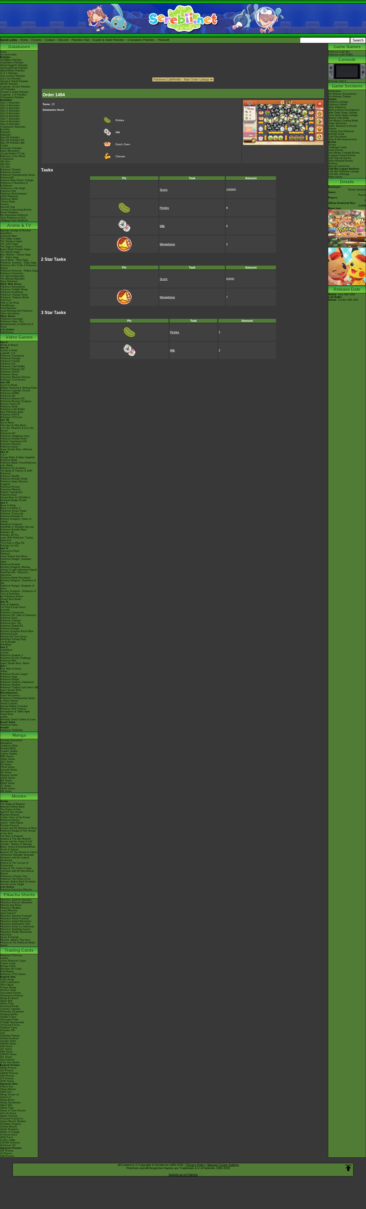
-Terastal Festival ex (11, 1118)
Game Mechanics (10, 151)
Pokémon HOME (9, 393)
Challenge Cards (337, 147)
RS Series (6, 764)
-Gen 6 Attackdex (10, 116)
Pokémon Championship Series (17, 175)
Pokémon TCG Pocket (12, 379)
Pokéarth (164, 39)
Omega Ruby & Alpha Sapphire (17, 457)
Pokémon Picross (10, 486)
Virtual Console (8, 703)
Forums (36, 39)
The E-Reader (8, 642)
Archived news (8, 54)
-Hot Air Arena (8, 1113)
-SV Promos (7, 1070)
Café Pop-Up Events (339, 158)
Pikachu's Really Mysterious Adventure (16, 933)
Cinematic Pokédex (11, 148)
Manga (19, 735)
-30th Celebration (9, 982)
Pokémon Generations (12, 286)
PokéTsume (6, 332)
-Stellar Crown (8, 1017)
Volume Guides (8, 753)
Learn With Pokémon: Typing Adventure (16, 539)
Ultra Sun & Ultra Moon (13, 425)
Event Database (9, 212)
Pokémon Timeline (10, 169)
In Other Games (9, 700)
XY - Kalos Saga (9, 257)
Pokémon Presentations (13, 193)
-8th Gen (5, 164)
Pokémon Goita (8, 725)
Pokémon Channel (10, 620)
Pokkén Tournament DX (13, 441)
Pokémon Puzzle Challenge (15, 658)
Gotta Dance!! (8, 913)
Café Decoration (337, 136)
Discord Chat (7, 207)
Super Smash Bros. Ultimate (16, 449)
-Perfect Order (8, 990)
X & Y (3, 454)
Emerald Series (8, 769)
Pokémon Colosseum (12, 612)
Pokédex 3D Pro (9, 535)
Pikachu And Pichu (10, 905)
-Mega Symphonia (10, 1102)
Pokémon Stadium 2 (11, 655)
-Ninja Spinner (8, 1089)
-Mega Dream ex (9, 1094)
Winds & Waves (9, 345)
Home (24, 39)
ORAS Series (7, 788)
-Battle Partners (9, 1116)
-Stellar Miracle (8, 1126)
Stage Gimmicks (337, 123)
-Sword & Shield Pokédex (14, 81)
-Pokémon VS (8, 1145)
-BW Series (6, 1051)
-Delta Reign (7, 979)
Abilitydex (5, 134)
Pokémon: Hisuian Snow (14, 294)
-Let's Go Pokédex (10, 78)
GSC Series (6, 761)
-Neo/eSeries (7, 1059)
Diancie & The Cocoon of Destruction (14, 864)
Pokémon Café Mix (339, 52)
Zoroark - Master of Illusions (16, 844)
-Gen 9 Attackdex (10, 124)
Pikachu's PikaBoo (10, 907)
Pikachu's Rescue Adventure (16, 902)
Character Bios (8, 236)
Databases (19, 46)
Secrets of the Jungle (12, 884)
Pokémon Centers (10, 172)
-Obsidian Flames (10, 1035)
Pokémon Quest (9, 446)
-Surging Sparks (9, 1014)
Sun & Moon (7, 422)
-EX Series (6, 1057)
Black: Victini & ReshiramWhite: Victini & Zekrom (18, 848)
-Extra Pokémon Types (13, 960)
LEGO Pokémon (9, 196)
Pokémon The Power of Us (15, 879)
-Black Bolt (6, 1001)
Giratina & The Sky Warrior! (15, 838)
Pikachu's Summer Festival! (16, 916)
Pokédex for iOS (9, 545)
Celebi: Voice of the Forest (15, 817)
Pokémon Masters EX (12, 369)
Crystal (4, 652)
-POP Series (7, 1081)
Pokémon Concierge (11, 318)
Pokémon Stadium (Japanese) (17, 682)
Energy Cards (8, 966)
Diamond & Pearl (9, 551)
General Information (11, 740)
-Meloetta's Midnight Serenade (17, 855)
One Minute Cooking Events (344, 152)
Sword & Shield (8, 385)
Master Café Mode (338, 118)
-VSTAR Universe (10, 1142)
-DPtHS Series (8, 1054)
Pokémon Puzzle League (14, 674)
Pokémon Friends (10, 361)
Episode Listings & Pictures (15, 230)
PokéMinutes (7, 305)
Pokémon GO (7, 363)
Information (334, 91)
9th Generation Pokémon (14, 215)
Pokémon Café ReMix (12, 366)
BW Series (6, 780)
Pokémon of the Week (12, 156)
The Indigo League (10, 238)
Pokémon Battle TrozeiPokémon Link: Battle (18, 464)
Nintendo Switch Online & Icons (18, 719)
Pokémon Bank (8, 460)
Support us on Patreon (183, 1174)
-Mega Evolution (9, 998)
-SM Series (6, 1046)
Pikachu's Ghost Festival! (14, 918)
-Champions (7, 159)
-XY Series (6, 1049)
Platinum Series (9, 775)
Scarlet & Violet (8, 350)
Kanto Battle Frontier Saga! (15, 249)
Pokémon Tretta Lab (11, 513)
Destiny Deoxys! (9, 825)
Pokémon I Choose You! (13, 876)
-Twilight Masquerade (12, 1022)
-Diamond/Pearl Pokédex (14, 68)
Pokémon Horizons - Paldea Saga (19, 270)
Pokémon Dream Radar (13, 511)
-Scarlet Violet (8, 1041)
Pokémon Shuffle (9, 476)
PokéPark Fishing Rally (13, 639)
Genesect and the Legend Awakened (14, 859)
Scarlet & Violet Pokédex (108, 39)
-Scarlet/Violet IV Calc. (13, 153)
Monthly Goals (336, 134)
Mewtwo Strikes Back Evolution (18, 881)
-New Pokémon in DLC (13, 217)
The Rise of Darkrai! (11, 836)
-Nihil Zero (6, 1092)
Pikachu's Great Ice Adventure (17, 926)
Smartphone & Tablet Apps (15, 711)
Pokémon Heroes (10, 820)
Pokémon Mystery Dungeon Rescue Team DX (15, 402)
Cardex (4, 145)
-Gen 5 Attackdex (10, 113)
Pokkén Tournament (11, 492)
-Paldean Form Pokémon (14, 220)
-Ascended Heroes (10, 993)
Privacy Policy (195, 1164)
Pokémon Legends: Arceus (15, 390)
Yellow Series (7, 759)
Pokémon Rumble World (13, 478)
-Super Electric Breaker (13, 1121)
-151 (2, 1033)
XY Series (5, 786)
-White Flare (7, 1003)
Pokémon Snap (8, 676)
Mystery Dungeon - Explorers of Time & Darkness (18, 592)
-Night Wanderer (9, 1129)
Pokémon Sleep (9, 374)
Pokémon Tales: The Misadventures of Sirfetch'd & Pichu (16, 324)
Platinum (5, 553)
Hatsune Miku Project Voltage (16, 180)
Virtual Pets (6, 714)
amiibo (4, 717)
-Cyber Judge (7, 1140)
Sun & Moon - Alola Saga (14, 260)
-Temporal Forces (10, 1025)
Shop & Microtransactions (342, 139)
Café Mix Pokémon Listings (343, 171)
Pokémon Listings (338, 102)
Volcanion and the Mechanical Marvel (16, 872)
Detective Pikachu (10, 444)
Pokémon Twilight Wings (14, 289)
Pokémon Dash (8, 618)
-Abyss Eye (6, 1086)
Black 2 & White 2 (10, 508)
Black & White (8, 505)
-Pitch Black (7, 985)
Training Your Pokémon (341, 131)
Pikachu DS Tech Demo (13, 636)
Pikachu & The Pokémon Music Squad (17, 944)
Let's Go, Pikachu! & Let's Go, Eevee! (17, 429)
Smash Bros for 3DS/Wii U (15, 497)
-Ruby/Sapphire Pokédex (14, 65)
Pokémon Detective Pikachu (16, 889)
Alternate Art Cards (11, 968)
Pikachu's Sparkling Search (15, 929)
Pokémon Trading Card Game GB (19, 687)
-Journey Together (10, 1009)
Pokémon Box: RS (10, 623)
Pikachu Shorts (19, 894)
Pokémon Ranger (10, 628)
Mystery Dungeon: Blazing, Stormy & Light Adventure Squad (18, 568)
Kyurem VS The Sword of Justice (19, 852)
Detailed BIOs (8, 748)
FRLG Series (7, 767)
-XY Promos (7, 1078)
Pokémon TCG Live (11, 417)
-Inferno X (5, 1097)
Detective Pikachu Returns (15, 377)
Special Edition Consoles (14, 706)
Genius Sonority (357, 189)
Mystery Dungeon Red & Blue (16, 631)
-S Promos (6, 1153)
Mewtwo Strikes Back (12, 806)
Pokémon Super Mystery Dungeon (14, 482)
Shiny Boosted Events (340, 160)
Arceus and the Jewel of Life (16, 841)
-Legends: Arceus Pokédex (15, 86)
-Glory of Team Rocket (13, 1110)
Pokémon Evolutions (11, 292)
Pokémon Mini (8, 660)
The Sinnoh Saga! (10, 252)
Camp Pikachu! (8, 910)
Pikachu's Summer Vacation (15, 899)
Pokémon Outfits (337, 104)
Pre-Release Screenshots (342, 94)
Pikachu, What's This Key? (15, 940)
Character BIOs (9, 745)
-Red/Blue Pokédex (11, 60)
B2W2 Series (7, 783)
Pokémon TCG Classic (13, 974)
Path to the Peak (9, 302)
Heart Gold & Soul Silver (13, 556)
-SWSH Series (8, 1043)
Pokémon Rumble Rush (13, 438)
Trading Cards (19, 950)
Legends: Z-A (7, 353)
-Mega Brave (7, 1100)
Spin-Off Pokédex (10, 137)
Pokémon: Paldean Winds (14, 297)
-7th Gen (5, 167)
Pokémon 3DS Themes (13, 708)
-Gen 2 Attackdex (10, 105)
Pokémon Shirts (9, 199)
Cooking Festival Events (342, 155)
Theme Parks (7, 201)
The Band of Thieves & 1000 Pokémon (16, 472)
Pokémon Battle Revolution (15, 577)
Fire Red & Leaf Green (12, 607)
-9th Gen (5, 161)
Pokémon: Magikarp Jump (14, 436)
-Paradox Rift (7, 1030)
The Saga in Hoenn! (11, 246)
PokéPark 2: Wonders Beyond (17, 527)
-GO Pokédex (7, 89)
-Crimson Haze (8, 1134)
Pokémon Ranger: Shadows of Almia (17, 587)
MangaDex (6, 743)
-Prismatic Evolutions (12, 1011)
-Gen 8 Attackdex (10, 121)
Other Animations (10, 313)
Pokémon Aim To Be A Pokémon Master (18, 266)
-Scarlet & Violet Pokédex (14, 92)
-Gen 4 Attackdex (10, 110)
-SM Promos (7, 1075)
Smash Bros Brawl (10, 599)
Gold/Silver (6, 650)
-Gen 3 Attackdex (10, 108)
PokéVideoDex (8, 308)
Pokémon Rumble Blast (13, 529)
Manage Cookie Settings (223, 1164)
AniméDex (6, 233)
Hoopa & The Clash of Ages (16, 868)
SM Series (6, 791)
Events (332, 144)
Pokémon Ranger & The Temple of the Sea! (18, 832)
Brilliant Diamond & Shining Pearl (18, 388)
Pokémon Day (8, 191)
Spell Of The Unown (11, 812)
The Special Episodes (12, 276)
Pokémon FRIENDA (11, 730)
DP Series (6, 772)
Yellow (3, 671)
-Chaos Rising (8, 987)
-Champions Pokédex (12, 97)
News (3, 52)
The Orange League (11, 241)
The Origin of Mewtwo (12, 804)
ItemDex (5, 129)
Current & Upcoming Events (16, 209)
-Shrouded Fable (9, 1019)
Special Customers (338, 166)
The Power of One (10, 809)
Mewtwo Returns (9, 814)
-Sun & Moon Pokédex (12, 76)
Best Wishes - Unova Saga (15, 254)
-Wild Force (6, 1137)
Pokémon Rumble (10, 564)
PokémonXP (7, 177)
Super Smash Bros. (11, 690)
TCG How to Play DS (12, 543)
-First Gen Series (9, 1062)
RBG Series (6, 756)
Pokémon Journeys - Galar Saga (18, 262)
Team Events (335, 150)
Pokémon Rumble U (11, 516)
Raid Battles (7, 971)
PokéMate (6, 644)
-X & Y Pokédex (9, 73)
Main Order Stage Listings (342, 112)
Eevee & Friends (9, 937)
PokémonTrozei (9, 634)
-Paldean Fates (8, 1027)
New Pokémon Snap (11, 412)
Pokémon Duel (8, 494)
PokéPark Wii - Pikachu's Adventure (14, 573)
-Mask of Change (10, 1132)
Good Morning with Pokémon (16, 310)
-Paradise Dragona (10, 1124)
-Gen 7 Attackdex (10, 118)
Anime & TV (19, 225)
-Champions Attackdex (13, 126)
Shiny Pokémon (9, 281)
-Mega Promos (8, 1067)
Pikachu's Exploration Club (15, 924)
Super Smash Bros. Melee (14, 663)
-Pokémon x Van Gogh (12, 188)
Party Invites (335, 176)
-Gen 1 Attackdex (10, 102)
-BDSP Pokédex (9, 84)
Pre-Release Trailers (339, 96)
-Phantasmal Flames (11, 995)
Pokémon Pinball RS (11, 626)
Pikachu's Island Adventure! (15, 921)
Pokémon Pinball (9, 679)
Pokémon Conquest (11, 524)
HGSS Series (7, 777)
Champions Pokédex (141, 39)
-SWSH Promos (9, 1073)
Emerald (4, 610)
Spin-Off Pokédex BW (12, 142)
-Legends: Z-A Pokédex (13, 94)
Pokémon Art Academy (13, 468)
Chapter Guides (9, 751)
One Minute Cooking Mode (343, 120)
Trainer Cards (8, 963)
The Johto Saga (9, 244)
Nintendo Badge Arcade (13, 500)
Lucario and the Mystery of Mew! (18, 828)
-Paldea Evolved (9, 1038)
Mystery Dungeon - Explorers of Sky (18, 581)
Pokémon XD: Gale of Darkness (18, 615)
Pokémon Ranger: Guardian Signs (15, 560)
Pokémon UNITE (9, 371)
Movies (19, 796)
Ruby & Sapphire (9, 604)
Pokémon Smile (9, 406)
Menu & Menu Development (343, 110)
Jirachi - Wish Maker (11, 822)
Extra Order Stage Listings (343, 115)
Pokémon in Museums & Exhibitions (14, 184)
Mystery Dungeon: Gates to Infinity (15, 520)
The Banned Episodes (12, 278)
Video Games (19, 337)
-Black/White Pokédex (12, 70)
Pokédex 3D (7, 532)
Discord (63, 39)
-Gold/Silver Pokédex (12, 62)
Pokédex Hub (80, 39)
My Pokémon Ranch (11, 596)
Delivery (332, 163)
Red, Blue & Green (10, 668)
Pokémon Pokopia (10, 358)
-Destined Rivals (9, 1006)
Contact (50, 39)
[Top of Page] (348, 1168)
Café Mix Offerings (338, 174)
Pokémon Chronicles (11, 273)
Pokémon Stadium (10, 684)
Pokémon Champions (12, 355)
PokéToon (5, 300)
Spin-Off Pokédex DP (12, 140)
